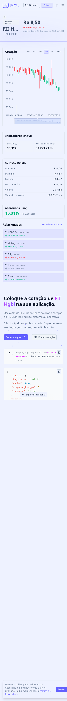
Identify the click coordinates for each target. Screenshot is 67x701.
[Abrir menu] (62, 5)
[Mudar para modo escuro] (56, 5)
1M (40, 51)
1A (52, 51)
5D (34, 51)
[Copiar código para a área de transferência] (59, 352)
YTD (58, 51)
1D (28, 51)
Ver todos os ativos (50, 224)
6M (46, 51)
